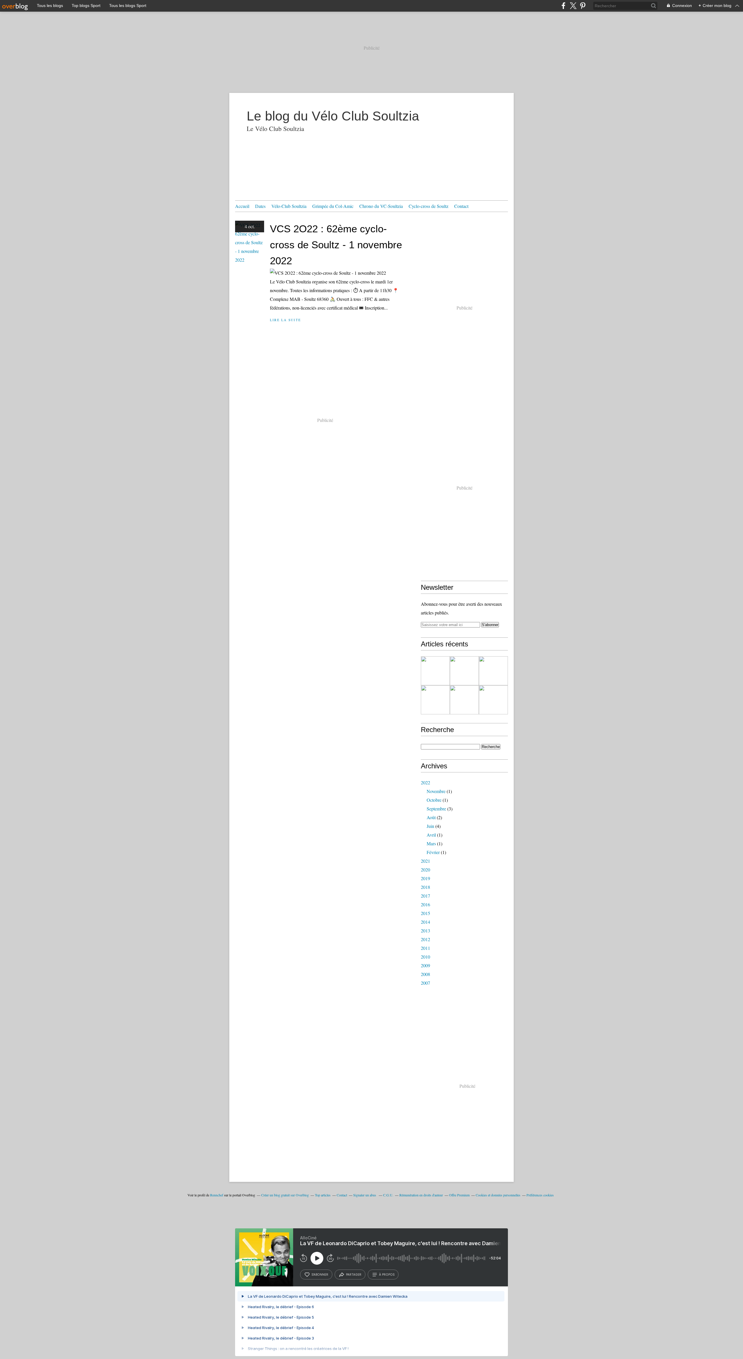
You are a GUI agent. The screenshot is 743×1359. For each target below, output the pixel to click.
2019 (425, 878)
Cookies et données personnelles (498, 1195)
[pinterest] (582, 5)
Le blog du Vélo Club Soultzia (333, 116)
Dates (260, 206)
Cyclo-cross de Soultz (428, 206)
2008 (425, 974)
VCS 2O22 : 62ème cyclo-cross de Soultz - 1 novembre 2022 (336, 244)
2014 (425, 922)
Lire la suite (285, 320)
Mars (431, 843)
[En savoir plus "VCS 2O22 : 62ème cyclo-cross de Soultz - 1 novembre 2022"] (464, 670)
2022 (425, 782)
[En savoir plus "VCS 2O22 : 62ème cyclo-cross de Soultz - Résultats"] (435, 670)
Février (433, 852)
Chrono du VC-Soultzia (381, 206)
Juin (430, 826)
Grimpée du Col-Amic (333, 206)
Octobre (434, 800)
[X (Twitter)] (573, 5)
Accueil (242, 206)
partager (353, 1274)
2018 (425, 887)
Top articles (323, 1195)
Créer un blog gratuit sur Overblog (285, 1195)
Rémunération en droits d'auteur (421, 1195)
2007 (425, 983)
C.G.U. (388, 1195)
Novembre (436, 791)
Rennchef (216, 1195)
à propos (386, 1274)
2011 (425, 948)
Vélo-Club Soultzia (288, 206)
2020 (425, 870)
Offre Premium (459, 1195)
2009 (425, 965)
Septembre (436, 809)
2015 (425, 913)
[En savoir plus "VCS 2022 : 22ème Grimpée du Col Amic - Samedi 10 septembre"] (493, 699)
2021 (425, 861)
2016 (425, 904)
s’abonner (319, 1274)
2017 (425, 896)
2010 (425, 957)
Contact (461, 206)
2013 (425, 930)
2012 (425, 939)
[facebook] (563, 5)
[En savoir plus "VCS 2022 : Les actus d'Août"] (464, 699)
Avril (431, 835)
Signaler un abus (365, 1195)
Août (431, 817)
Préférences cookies (540, 1195)
